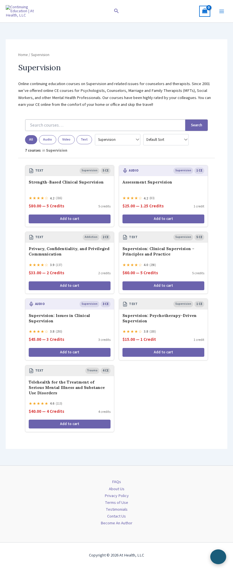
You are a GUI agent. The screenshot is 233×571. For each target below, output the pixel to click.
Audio (47, 139)
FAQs (116, 482)
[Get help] (218, 556)
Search (196, 125)
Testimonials (117, 509)
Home (23, 54)
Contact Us (116, 516)
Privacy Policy (117, 496)
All (31, 139)
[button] (116, 11)
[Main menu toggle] (221, 11)
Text (84, 139)
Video (66, 139)
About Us (116, 489)
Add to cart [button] (69, 218)
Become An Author (116, 523)
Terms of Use (116, 503)
